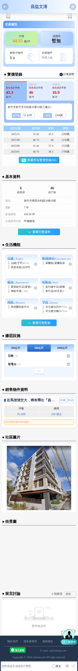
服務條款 (47, 641)
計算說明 (68, 74)
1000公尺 (62, 348)
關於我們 (12, 641)
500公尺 (39, 348)
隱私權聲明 (30, 641)
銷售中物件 (16, 55)
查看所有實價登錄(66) (41, 160)
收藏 (63, 400)
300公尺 (15, 348)
